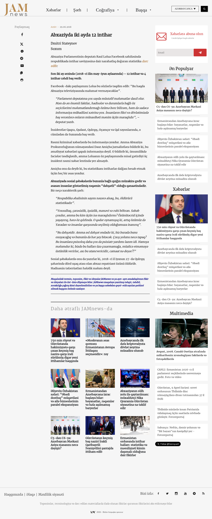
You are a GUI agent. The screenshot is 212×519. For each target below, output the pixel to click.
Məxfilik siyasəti (51, 494)
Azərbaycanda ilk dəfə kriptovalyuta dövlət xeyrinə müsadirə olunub (132, 345)
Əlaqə (30, 494)
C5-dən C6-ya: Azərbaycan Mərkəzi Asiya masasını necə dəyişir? (65, 443)
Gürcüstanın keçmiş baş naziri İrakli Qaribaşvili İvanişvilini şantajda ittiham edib (99, 444)
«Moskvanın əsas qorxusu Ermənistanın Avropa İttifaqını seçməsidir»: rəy (100, 347)
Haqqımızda (13, 494)
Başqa (141, 9)
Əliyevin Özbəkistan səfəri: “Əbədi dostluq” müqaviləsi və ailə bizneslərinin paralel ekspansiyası (65, 397)
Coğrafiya (105, 9)
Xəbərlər (53, 9)
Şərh (77, 9)
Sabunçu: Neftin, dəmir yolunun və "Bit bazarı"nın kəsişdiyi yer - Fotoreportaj (178, 431)
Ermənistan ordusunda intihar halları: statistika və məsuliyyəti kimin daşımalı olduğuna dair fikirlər (133, 446)
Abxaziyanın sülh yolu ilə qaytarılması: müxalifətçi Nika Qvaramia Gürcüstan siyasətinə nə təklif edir (134, 399)
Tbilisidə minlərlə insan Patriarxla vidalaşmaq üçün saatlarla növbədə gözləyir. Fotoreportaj (178, 413)
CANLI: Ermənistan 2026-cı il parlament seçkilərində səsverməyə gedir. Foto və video (179, 373)
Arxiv (55, 27)
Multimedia (181, 313)
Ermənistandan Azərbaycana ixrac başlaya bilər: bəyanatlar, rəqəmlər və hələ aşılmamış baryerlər (100, 399)
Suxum (56, 49)
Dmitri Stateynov (64, 43)
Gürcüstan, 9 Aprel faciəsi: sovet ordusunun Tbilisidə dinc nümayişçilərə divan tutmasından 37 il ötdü (180, 393)
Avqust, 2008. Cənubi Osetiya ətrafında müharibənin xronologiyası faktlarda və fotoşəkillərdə (181, 355)
